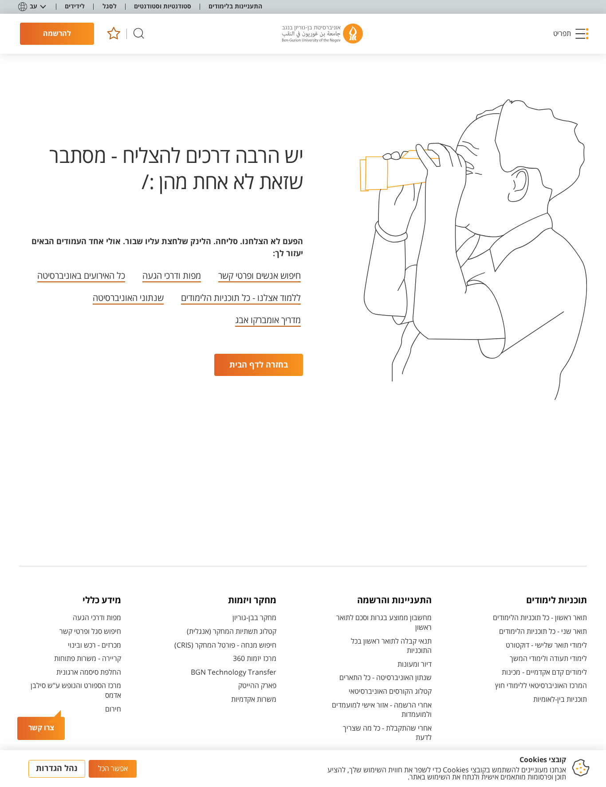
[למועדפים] (113, 34)
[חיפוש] (139, 34)
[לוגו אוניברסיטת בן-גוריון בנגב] (322, 34)
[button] (571, 34)
